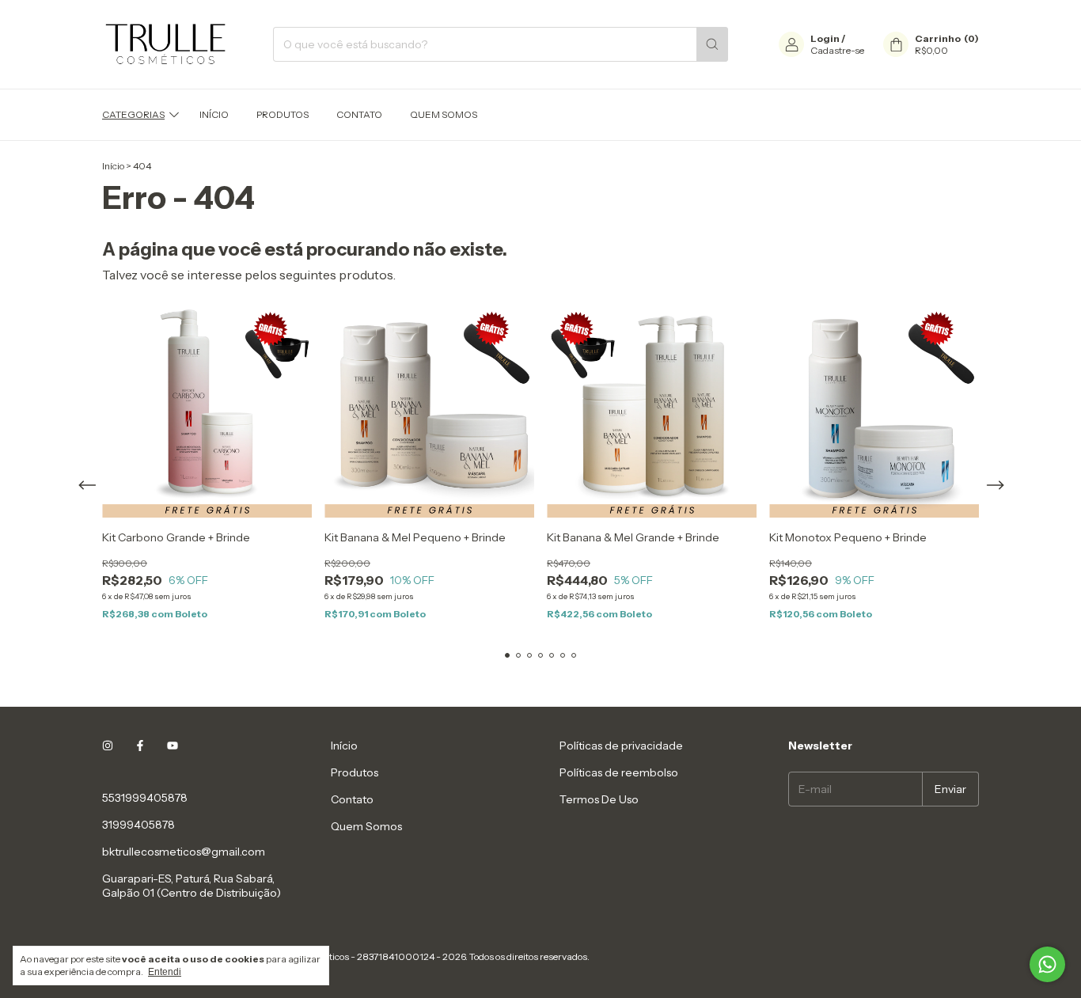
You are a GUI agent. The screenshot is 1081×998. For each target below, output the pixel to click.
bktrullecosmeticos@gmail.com (183, 851)
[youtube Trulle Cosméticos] (172, 745)
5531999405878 (145, 798)
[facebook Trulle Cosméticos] (140, 745)
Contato (359, 114)
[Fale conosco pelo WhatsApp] (1047, 964)
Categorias (133, 114)
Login (825, 38)
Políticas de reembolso (618, 772)
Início (214, 114)
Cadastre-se (837, 50)
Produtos (282, 114)
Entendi (164, 971)
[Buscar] (712, 44)
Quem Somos (443, 114)
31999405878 (138, 825)
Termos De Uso (599, 799)
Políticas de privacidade (621, 745)
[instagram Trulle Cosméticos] (107, 745)
